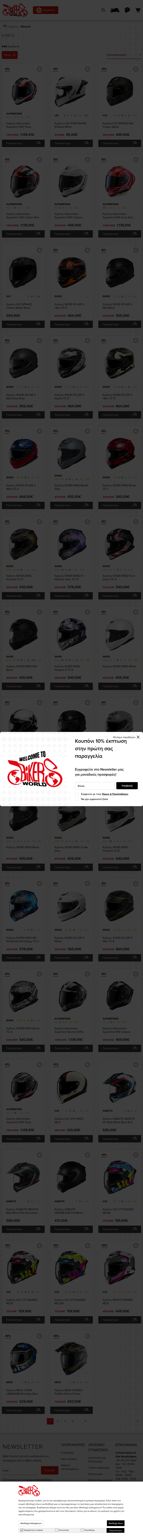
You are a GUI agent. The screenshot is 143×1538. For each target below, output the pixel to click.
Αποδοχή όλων (116, 1523)
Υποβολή (127, 786)
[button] (126, 737)
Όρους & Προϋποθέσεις (115, 794)
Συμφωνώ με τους (104, 794)
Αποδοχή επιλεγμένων (31, 1523)
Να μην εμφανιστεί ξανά (94, 799)
